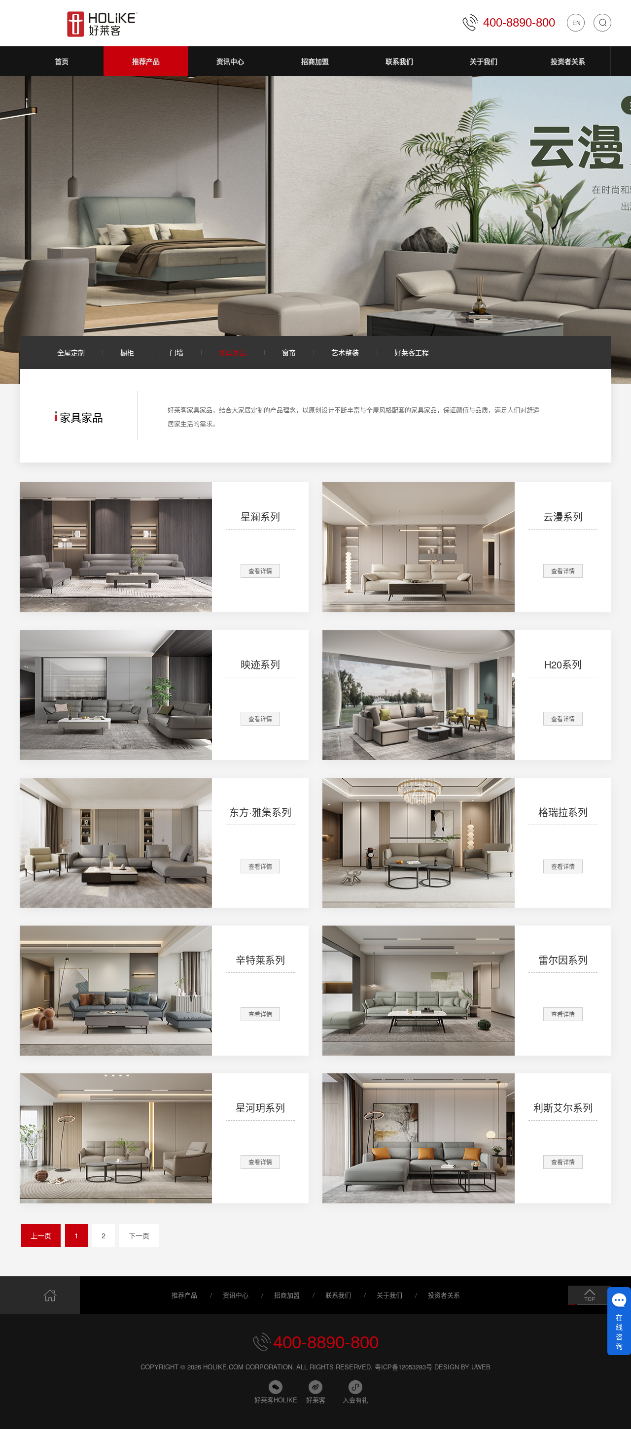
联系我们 (338, 1294)
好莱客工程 (411, 352)
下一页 (139, 1235)
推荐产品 (184, 1294)
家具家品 (232, 352)
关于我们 (389, 1294)
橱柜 (127, 352)
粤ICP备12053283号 (403, 1366)
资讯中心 (235, 1294)
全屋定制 (71, 352)
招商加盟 (287, 1294)
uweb (481, 1366)
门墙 (176, 352)
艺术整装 (345, 352)
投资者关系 (444, 1294)
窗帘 (289, 352)
